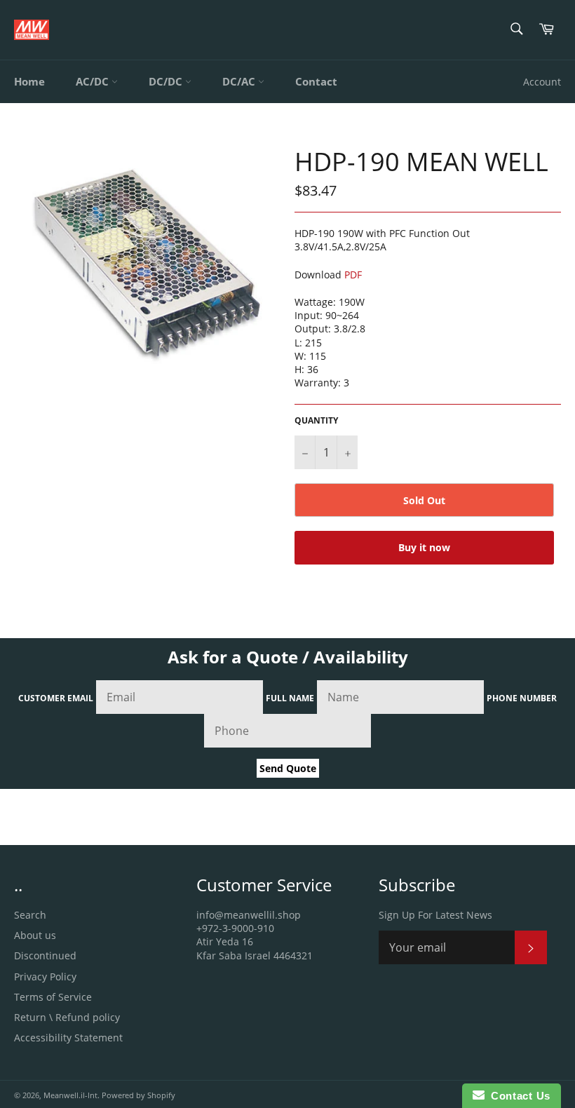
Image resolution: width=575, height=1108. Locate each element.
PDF (353, 274)
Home (29, 81)
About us (35, 935)
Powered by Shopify (138, 1095)
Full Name (290, 698)
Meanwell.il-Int (70, 1095)
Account (542, 81)
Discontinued (45, 955)
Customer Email (55, 698)
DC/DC (167, 81)
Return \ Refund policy (67, 1017)
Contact (316, 81)
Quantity (316, 420)
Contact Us (517, 1096)
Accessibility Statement (68, 1037)
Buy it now (424, 547)
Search (30, 914)
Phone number (522, 698)
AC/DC (93, 81)
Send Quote (287, 768)
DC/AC (240, 81)
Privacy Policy (45, 976)
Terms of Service (53, 997)
